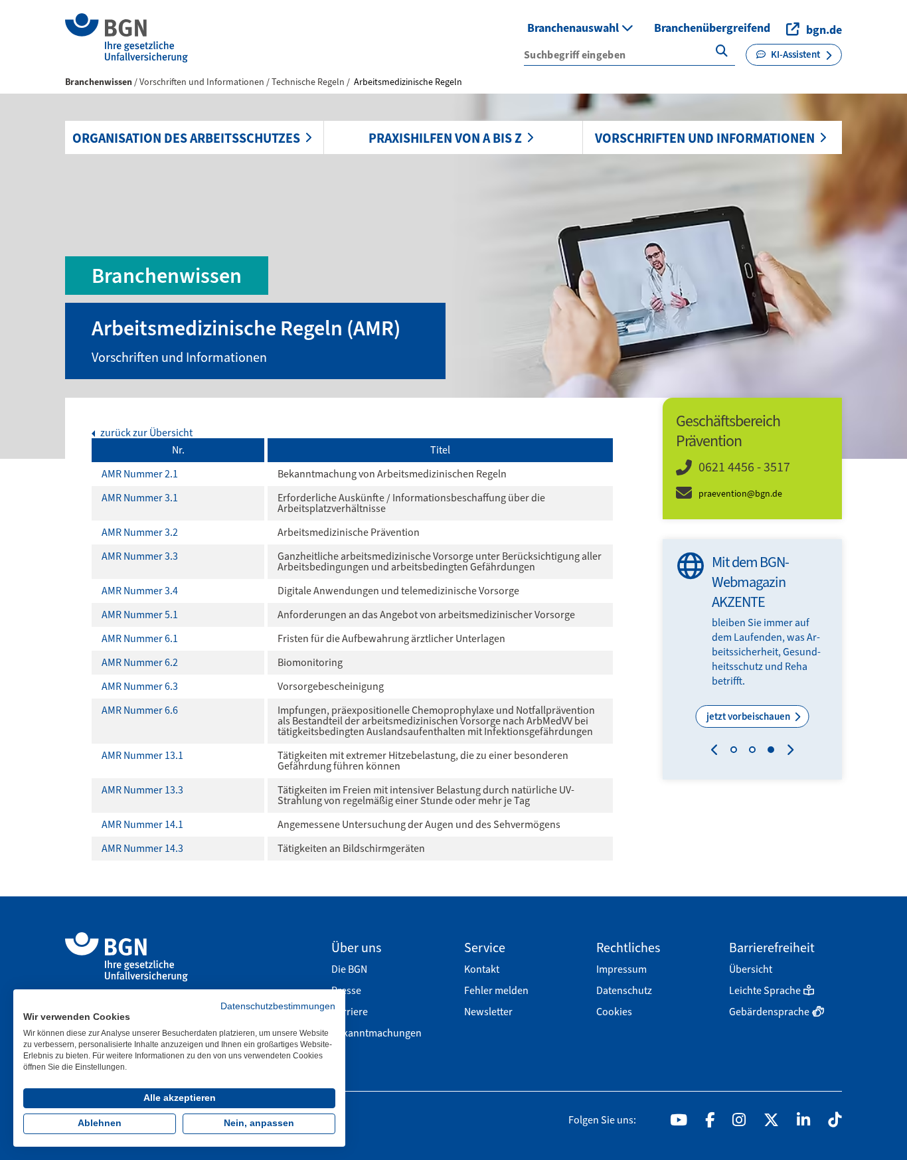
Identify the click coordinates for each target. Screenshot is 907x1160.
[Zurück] (717, 752)
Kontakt (481, 969)
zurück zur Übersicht (145, 433)
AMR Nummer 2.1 (140, 474)
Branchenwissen (98, 82)
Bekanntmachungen (376, 1033)
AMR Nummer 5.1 (140, 614)
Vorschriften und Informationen (705, 138)
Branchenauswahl (574, 28)
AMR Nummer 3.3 (140, 556)
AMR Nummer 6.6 (140, 710)
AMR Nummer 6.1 (140, 638)
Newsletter (488, 1012)
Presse (346, 990)
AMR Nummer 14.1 (142, 824)
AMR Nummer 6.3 (140, 686)
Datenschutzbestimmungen (277, 1006)
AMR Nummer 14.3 (142, 848)
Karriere (349, 1012)
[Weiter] (787, 752)
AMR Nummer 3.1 (140, 498)
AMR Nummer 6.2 (140, 662)
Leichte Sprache (765, 990)
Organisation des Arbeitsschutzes (186, 138)
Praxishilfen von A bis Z (445, 138)
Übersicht (750, 969)
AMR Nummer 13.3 (142, 790)
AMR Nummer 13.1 (142, 755)
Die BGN (349, 969)
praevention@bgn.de (740, 493)
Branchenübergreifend (712, 28)
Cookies (614, 1012)
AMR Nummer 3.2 (140, 532)
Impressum (621, 969)
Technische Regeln (309, 82)
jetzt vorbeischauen (749, 716)
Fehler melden (496, 990)
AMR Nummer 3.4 (140, 591)
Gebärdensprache (769, 1012)
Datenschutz (624, 990)
